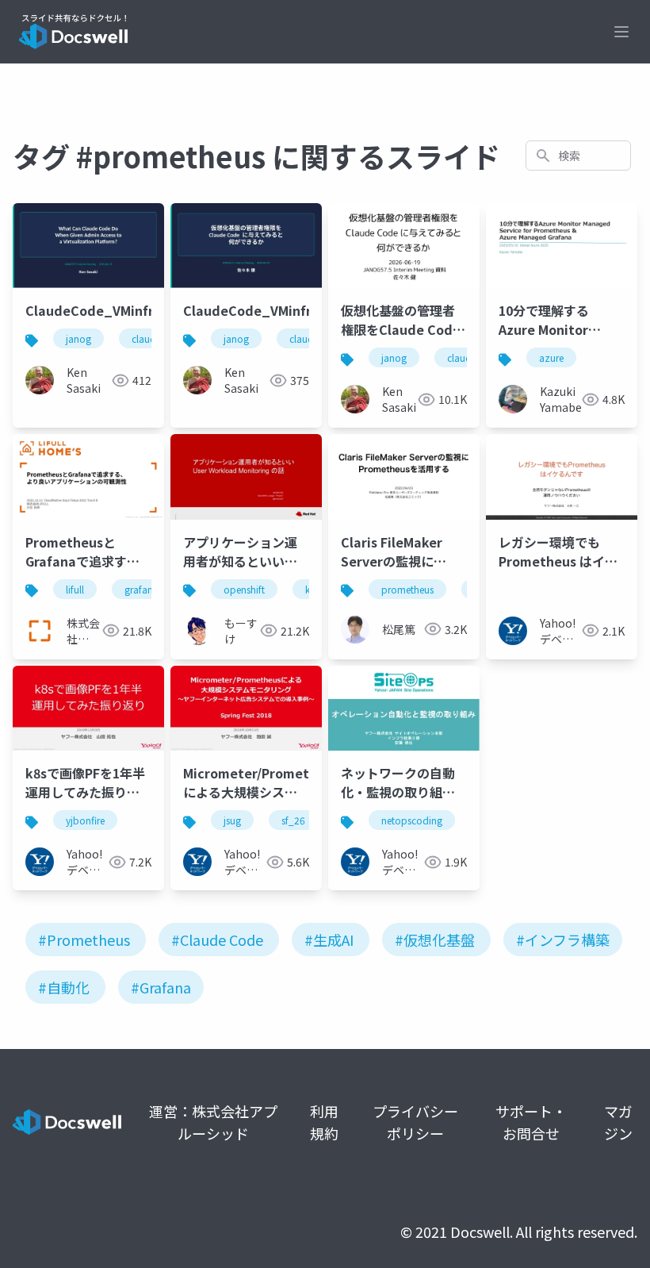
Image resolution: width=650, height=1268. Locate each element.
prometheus (407, 589)
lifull (75, 589)
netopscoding (411, 820)
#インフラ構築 (563, 939)
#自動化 (64, 987)
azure (551, 357)
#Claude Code (217, 939)
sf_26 (293, 820)
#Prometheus (84, 939)
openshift (244, 589)
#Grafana (161, 987)
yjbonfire (85, 820)
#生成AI (329, 939)
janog (78, 338)
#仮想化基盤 (435, 939)
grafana (141, 589)
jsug (232, 820)
